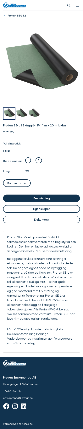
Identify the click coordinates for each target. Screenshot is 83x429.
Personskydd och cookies (17, 424)
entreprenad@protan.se (18, 398)
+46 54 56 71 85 (12, 391)
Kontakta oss (16, 183)
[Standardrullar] (5, 17)
